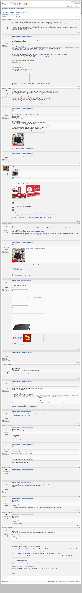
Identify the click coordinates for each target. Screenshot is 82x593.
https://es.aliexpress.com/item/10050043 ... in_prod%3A (22, 415)
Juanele (14, 38)
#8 (79, 240)
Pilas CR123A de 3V (29, 555)
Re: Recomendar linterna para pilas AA (20, 529)
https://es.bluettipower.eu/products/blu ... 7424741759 (21, 265)
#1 (79, 19)
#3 (79, 88)
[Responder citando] (77, 32)
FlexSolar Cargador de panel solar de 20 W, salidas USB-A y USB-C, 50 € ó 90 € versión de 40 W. (36, 213)
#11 (79, 364)
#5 (79, 151)
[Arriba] (79, 32)
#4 (79, 106)
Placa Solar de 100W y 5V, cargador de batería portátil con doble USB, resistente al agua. (28, 131)
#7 (79, 223)
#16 (79, 467)
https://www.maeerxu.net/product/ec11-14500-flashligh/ (34, 231)
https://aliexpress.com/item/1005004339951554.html (21, 433)
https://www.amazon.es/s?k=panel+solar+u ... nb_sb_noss (38, 217)
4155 (6, 175)
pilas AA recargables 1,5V (40, 551)
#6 (79, 165)
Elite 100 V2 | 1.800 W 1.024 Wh (35, 297)
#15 (79, 442)
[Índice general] (15, 5)
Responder (3, 16)
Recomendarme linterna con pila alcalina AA (14, 12)
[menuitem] (68, 6)
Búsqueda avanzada (77, 3)
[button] (79, 17)
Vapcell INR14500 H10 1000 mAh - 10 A (19, 70)
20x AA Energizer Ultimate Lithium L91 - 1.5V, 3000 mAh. (39, 568)
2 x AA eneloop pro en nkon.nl (17, 67)
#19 (79, 512)
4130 (6, 95)
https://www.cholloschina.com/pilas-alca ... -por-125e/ (21, 470)
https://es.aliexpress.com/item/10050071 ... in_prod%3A (22, 228)
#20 (79, 527)
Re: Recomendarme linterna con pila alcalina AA (22, 36)
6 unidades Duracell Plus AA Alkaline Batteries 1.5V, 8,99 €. (23, 566)
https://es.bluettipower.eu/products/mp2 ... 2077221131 (22, 269)
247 (5, 491)
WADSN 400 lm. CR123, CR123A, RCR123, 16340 (21, 556)
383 (5, 251)
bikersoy (14, 121)
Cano (14, 500)
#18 (79, 496)
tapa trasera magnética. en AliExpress (50, 54)
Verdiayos (15, 110)
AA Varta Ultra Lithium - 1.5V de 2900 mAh (27, 570)
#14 (79, 425)
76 (5, 45)
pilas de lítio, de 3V (24, 553)
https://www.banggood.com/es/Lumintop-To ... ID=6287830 (32, 49)
